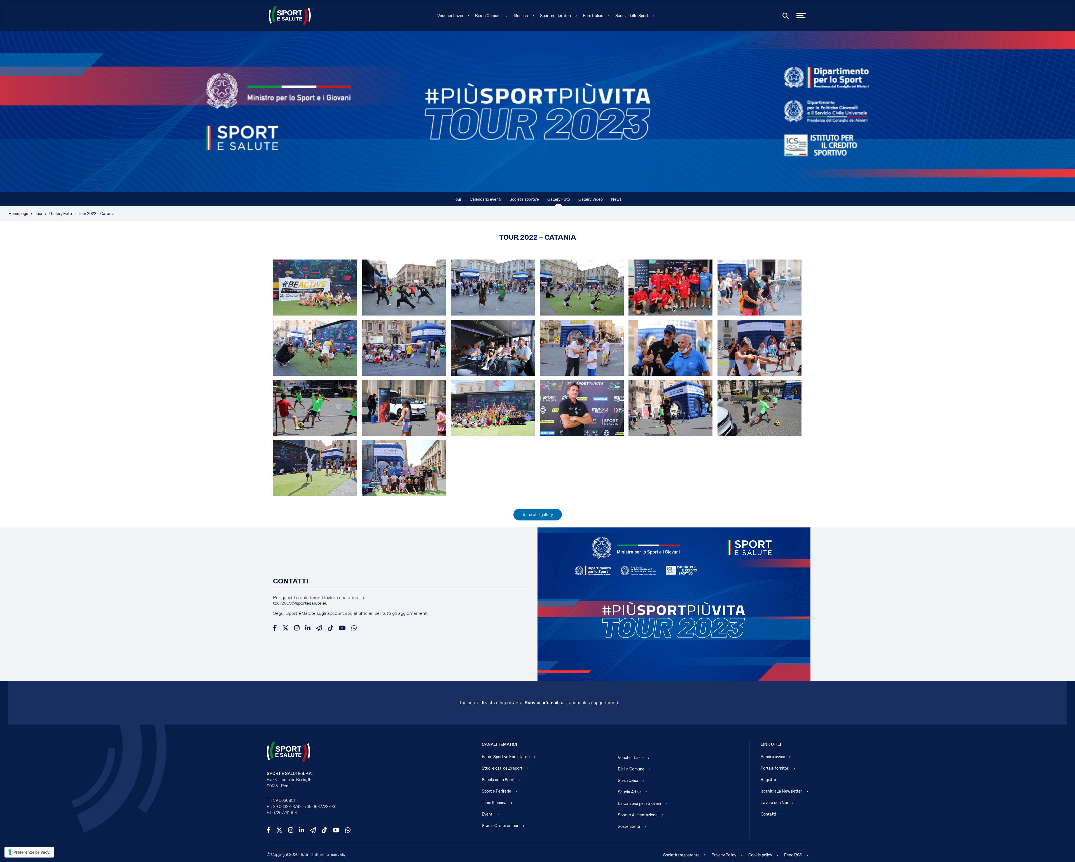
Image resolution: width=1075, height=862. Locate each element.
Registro (768, 779)
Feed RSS (793, 855)
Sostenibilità (629, 826)
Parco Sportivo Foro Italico (506, 756)
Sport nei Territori (555, 15)
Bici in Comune (488, 15)
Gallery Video (590, 199)
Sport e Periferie (496, 791)
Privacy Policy (724, 855)
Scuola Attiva (630, 792)
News (616, 199)
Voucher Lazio (450, 15)
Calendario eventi (485, 199)
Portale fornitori (775, 768)
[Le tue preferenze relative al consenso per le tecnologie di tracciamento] (29, 852)
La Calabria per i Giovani (639, 803)
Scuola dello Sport (631, 15)
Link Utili (771, 744)
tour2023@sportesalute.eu (300, 603)
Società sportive (524, 199)
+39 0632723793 (319, 806)
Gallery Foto (558, 199)
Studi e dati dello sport (502, 768)
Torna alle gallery (537, 514)
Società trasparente (681, 855)
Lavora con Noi (774, 802)
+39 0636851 (282, 800)
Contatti (768, 814)
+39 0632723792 (286, 806)
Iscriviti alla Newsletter (781, 791)
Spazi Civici (628, 780)
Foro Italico (593, 15)
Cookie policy (760, 855)
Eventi (487, 814)
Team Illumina (494, 802)
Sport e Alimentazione (638, 814)
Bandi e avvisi (773, 756)
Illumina (521, 15)
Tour (457, 199)
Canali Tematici (499, 744)
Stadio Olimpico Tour (500, 825)
